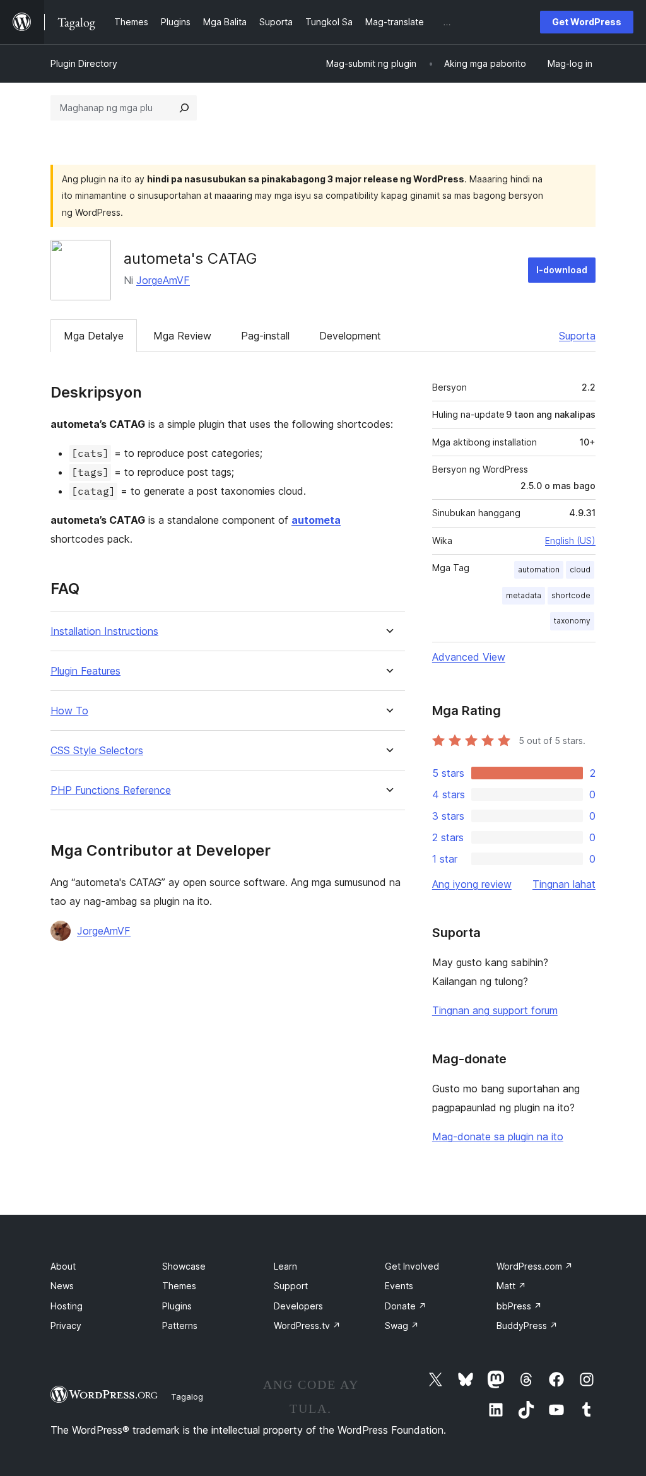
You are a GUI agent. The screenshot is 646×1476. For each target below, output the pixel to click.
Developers (298, 1306)
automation (539, 569)
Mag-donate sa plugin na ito (497, 1136)
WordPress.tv (307, 1325)
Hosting (66, 1306)
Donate (405, 1306)
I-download (561, 269)
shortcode (570, 595)
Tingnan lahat (564, 884)
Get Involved (412, 1266)
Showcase (184, 1266)
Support (291, 1285)
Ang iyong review (472, 884)
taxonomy (572, 620)
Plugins (177, 1306)
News (62, 1285)
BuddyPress (527, 1325)
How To (69, 711)
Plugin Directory (83, 63)
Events (399, 1285)
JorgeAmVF (163, 280)
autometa (316, 520)
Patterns (179, 1325)
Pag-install (265, 335)
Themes (179, 1285)
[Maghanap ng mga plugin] (184, 108)
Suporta (577, 335)
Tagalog (187, 1396)
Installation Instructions (104, 631)
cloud (580, 569)
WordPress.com (534, 1266)
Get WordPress (586, 21)
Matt (511, 1285)
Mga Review (182, 335)
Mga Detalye (94, 335)
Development (350, 335)
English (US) (570, 540)
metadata (523, 595)
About (63, 1266)
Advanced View (468, 657)
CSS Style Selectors (96, 751)
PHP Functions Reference (110, 790)
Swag (402, 1325)
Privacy (65, 1325)
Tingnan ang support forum (495, 1010)
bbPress (519, 1306)
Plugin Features (85, 671)
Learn (285, 1266)
